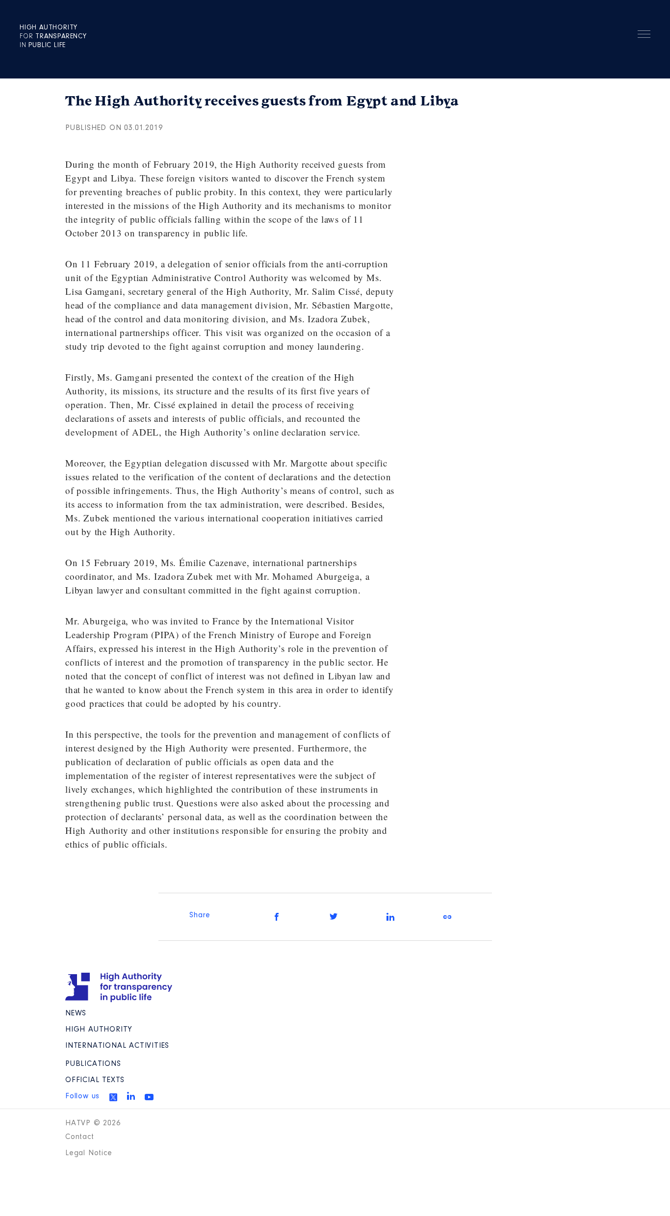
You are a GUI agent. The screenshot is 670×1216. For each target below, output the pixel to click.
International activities (117, 1046)
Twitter (113, 1097)
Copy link (447, 917)
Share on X (333, 917)
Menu (644, 35)
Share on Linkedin (390, 917)
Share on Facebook (277, 917)
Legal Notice (88, 1153)
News (75, 1013)
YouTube (149, 1097)
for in (53, 37)
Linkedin (131, 1096)
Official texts (95, 1080)
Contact (79, 1137)
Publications (93, 1064)
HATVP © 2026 (93, 1123)
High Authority (98, 1030)
